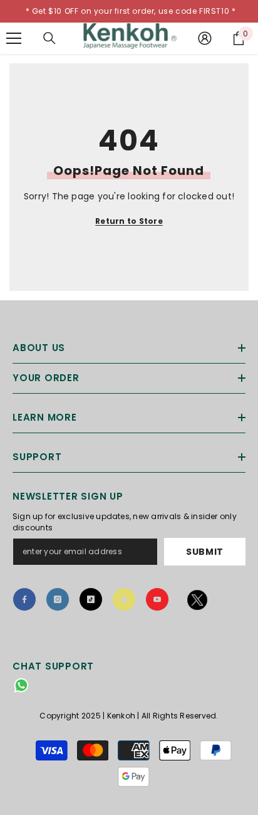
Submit (205, 551)
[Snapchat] (124, 599)
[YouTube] (157, 599)
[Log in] (205, 38)
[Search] (49, 38)
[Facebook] (24, 599)
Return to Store (129, 221)
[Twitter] (197, 602)
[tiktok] (91, 599)
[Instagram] (58, 599)
